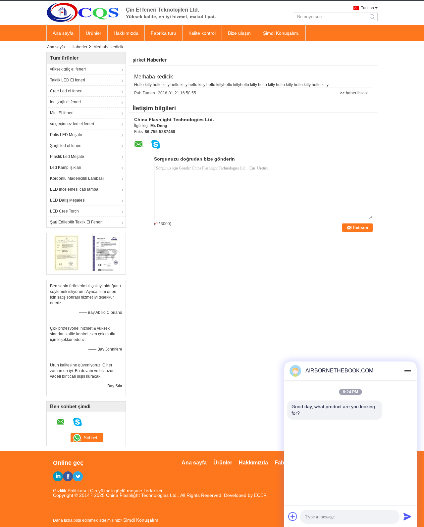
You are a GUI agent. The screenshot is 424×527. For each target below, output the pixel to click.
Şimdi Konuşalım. (281, 33)
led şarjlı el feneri (65, 102)
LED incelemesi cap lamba (74, 189)
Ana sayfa (63, 33)
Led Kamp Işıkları (65, 167)
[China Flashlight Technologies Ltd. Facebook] (68, 476)
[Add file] (292, 516)
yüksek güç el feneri (68, 69)
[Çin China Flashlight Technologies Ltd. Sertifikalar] (66, 253)
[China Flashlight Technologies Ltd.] (82, 12)
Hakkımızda (126, 33)
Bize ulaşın (239, 33)
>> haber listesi (354, 93)
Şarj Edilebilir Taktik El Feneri (76, 222)
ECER (260, 495)
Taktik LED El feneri (67, 80)
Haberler (79, 47)
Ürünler (93, 33)
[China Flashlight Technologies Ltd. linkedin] (58, 476)
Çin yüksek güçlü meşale (116, 490)
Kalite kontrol (202, 33)
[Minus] (407, 371)
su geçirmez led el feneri (72, 123)
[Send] (407, 516)
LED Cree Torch (64, 211)
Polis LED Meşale (66, 134)
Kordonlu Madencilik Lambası (77, 178)
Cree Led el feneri (66, 91)
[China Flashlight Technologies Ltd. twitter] (78, 476)
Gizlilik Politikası (69, 490)
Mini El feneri (62, 113)
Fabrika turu (163, 33)
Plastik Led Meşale (67, 156)
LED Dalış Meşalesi (67, 200)
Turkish (367, 8)
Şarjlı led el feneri (65, 145)
